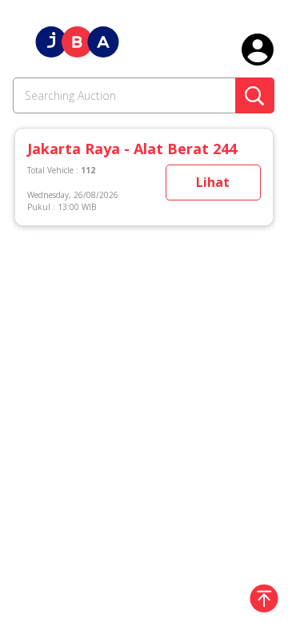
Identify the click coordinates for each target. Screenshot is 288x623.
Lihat (213, 182)
